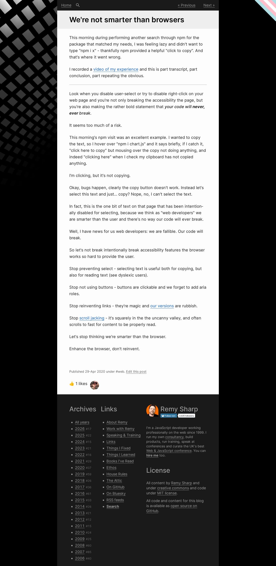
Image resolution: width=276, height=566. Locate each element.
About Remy (116, 422)
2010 (80, 532)
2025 (80, 435)
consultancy (174, 437)
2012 (80, 519)
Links (110, 441)
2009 (80, 539)
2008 (80, 545)
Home (66, 5)
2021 (80, 461)
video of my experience (115, 69)
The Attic (114, 480)
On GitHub (115, 487)
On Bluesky (116, 493)
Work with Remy (120, 429)
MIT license (167, 493)
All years (82, 422)
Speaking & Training (123, 435)
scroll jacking (91, 318)
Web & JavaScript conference (169, 451)
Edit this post (136, 371)
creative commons (173, 488)
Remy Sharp (181, 483)
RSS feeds (115, 500)
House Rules (116, 474)
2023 (80, 448)
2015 (80, 500)
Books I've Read (120, 461)
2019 (80, 474)
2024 (80, 441)
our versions (162, 305)
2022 (80, 454)
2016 (80, 493)
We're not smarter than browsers (126, 19)
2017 (80, 487)
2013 (80, 513)
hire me (152, 455)
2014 (80, 506)
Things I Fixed (118, 448)
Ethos (111, 467)
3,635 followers (186, 415)
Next (207, 5)
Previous (188, 5)
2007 (80, 552)
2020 (80, 467)
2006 (80, 558)
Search (77, 5)
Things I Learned (120, 454)
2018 (80, 480)
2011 (80, 526)
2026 (80, 429)
